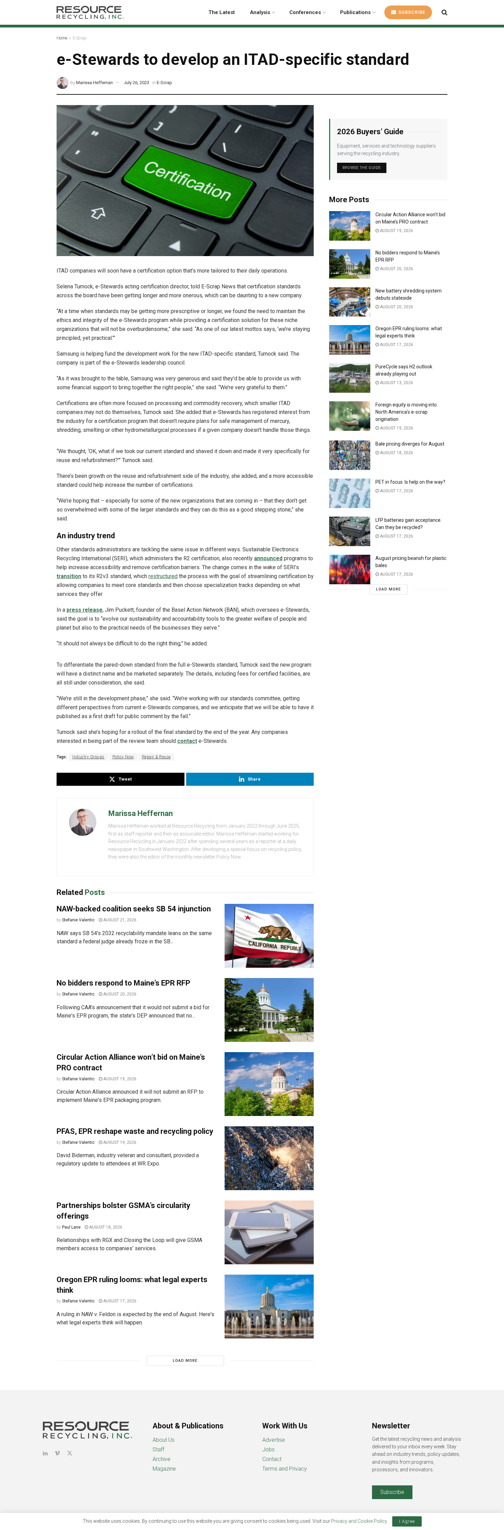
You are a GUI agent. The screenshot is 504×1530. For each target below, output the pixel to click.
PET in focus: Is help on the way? (410, 482)
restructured (163, 576)
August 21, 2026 (119, 920)
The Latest (221, 12)
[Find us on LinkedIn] (45, 1453)
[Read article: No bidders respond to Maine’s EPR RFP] (269, 1010)
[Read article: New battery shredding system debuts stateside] (349, 302)
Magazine (164, 1468)
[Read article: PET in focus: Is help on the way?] (349, 493)
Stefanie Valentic (78, 920)
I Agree (407, 1521)
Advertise (273, 1440)
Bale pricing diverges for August (409, 444)
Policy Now (123, 757)
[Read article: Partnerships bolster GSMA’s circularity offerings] (269, 1232)
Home (62, 38)
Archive (161, 1459)
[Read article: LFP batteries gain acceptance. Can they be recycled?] (349, 531)
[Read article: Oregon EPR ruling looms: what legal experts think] (269, 1306)
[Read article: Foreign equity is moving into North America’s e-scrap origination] (349, 416)
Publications (355, 12)
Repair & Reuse (156, 757)
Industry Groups (88, 757)
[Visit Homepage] (90, 12)
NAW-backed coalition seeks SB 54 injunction (134, 909)
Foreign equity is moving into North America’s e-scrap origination (406, 412)
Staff (158, 1449)
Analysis (260, 12)
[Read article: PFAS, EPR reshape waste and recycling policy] (269, 1158)
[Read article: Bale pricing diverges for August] (349, 455)
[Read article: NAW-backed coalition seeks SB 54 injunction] (269, 936)
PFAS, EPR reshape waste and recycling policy (135, 1131)
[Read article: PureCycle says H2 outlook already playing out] (349, 378)
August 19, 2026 (119, 1079)
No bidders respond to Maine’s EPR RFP (123, 983)
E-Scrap (79, 38)
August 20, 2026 (119, 994)
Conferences (305, 12)
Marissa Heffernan (94, 82)
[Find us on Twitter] (69, 1453)
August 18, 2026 (105, 1227)
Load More (185, 1360)
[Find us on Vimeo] (57, 1453)
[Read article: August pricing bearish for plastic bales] (349, 569)
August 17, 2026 (119, 1301)
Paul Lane (71, 1227)
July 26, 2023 (136, 82)
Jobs (268, 1449)
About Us (164, 1440)
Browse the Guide (362, 167)
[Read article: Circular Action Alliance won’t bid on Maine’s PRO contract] (269, 1084)
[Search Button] (444, 12)
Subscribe (411, 12)
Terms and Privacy (284, 1468)
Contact (271, 1459)
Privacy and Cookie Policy (359, 1521)
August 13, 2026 (396, 382)
